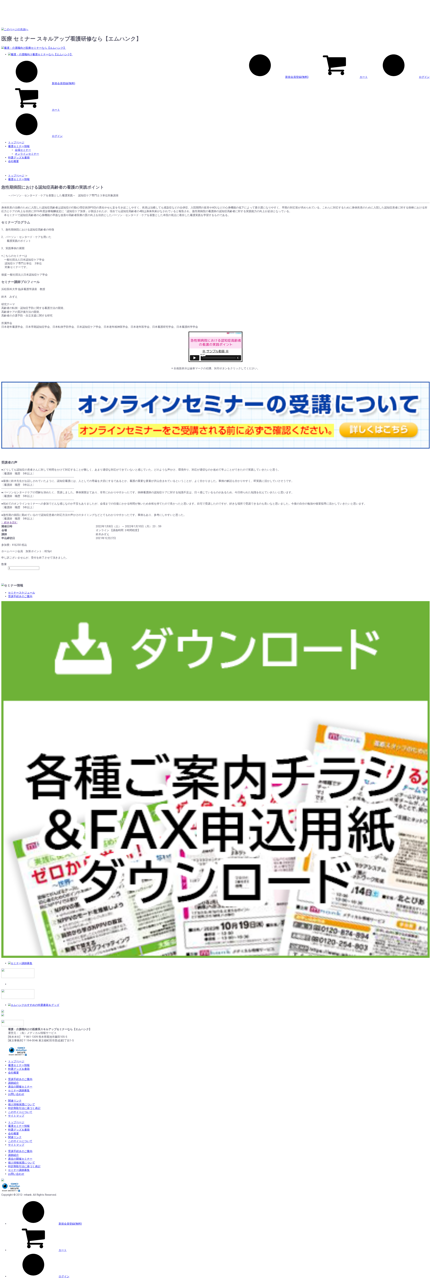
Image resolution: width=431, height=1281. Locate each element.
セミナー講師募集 (19, 1090)
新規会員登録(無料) (296, 77)
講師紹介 (13, 1082)
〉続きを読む (9, 522)
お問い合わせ (16, 1094)
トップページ (16, 142)
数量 (4, 564)
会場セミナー (23, 150)
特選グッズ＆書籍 (19, 157)
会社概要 (13, 161)
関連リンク (15, 1100)
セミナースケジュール (21, 592)
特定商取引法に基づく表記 (24, 1108)
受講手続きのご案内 (20, 596)
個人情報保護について (21, 1104)
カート (364, 77)
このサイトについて (20, 1112)
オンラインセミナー (27, 153)
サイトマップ (16, 1115)
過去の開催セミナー (20, 1086)
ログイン (424, 77)
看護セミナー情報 (19, 146)
